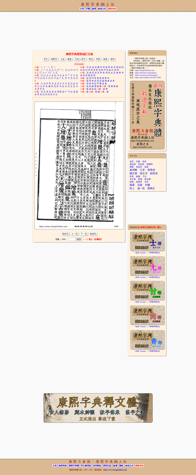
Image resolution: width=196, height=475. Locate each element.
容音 (132, 176)
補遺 (105, 59)
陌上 (132, 188)
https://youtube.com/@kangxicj (146, 75)
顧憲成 (154, 173)
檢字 (83, 59)
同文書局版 (86, 465)
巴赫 (138, 161)
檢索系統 (63, 465)
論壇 (94, 8)
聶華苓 (139, 182)
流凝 (139, 184)
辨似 (91, 59)
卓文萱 (133, 179)
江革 (142, 170)
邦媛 (147, 184)
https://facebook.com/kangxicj (146, 73)
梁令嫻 (147, 179)
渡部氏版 (107, 465)
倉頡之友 (102, 8)
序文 (46, 59)
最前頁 (65, 234)
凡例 (77, 59)
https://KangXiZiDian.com (144, 70)
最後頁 (93, 234)
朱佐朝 (141, 164)
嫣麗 (138, 176)
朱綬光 (139, 167)
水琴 (146, 182)
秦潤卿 (133, 170)
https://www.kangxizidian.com (115, 470)
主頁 (82, 8)
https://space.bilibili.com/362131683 (148, 77)
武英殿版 (97, 465)
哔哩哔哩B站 (154, 253)
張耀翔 (149, 164)
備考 (112, 59)
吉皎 (132, 161)
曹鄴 (132, 167)
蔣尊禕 (151, 170)
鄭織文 (151, 188)
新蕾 (140, 179)
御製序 (54, 59)
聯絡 (121, 465)
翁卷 (146, 167)
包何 (144, 161)
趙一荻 (141, 188)
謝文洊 (143, 173)
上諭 (62, 59)
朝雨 (132, 182)
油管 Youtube (141, 253)
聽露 (132, 184)
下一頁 (84, 234)
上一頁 (74, 234)
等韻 (98, 59)
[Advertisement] (98, 32)
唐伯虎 (133, 164)
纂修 (69, 59)
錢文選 (133, 173)
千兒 (144, 176)
